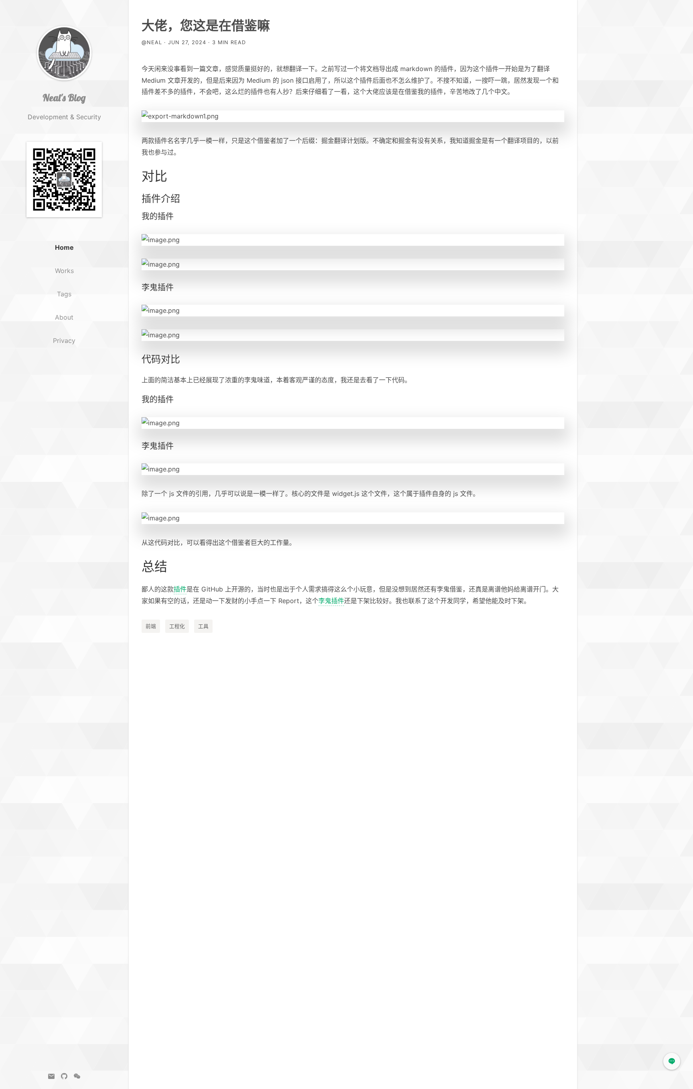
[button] (671, 1061)
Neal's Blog (64, 98)
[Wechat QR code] (64, 184)
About (64, 317)
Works (64, 271)
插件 (180, 589)
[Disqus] (353, 749)
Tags (64, 294)
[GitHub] (64, 1076)
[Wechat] (77, 1076)
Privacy (64, 340)
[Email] (51, 1076)
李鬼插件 (331, 601)
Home (64, 247)
